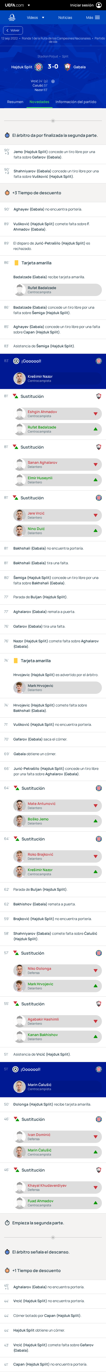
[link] (65, 17)
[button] (36, 17)
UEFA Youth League (12, 17)
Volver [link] (15, 30)
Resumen (15, 102)
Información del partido (76, 102)
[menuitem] (38, 17)
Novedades (39, 102)
